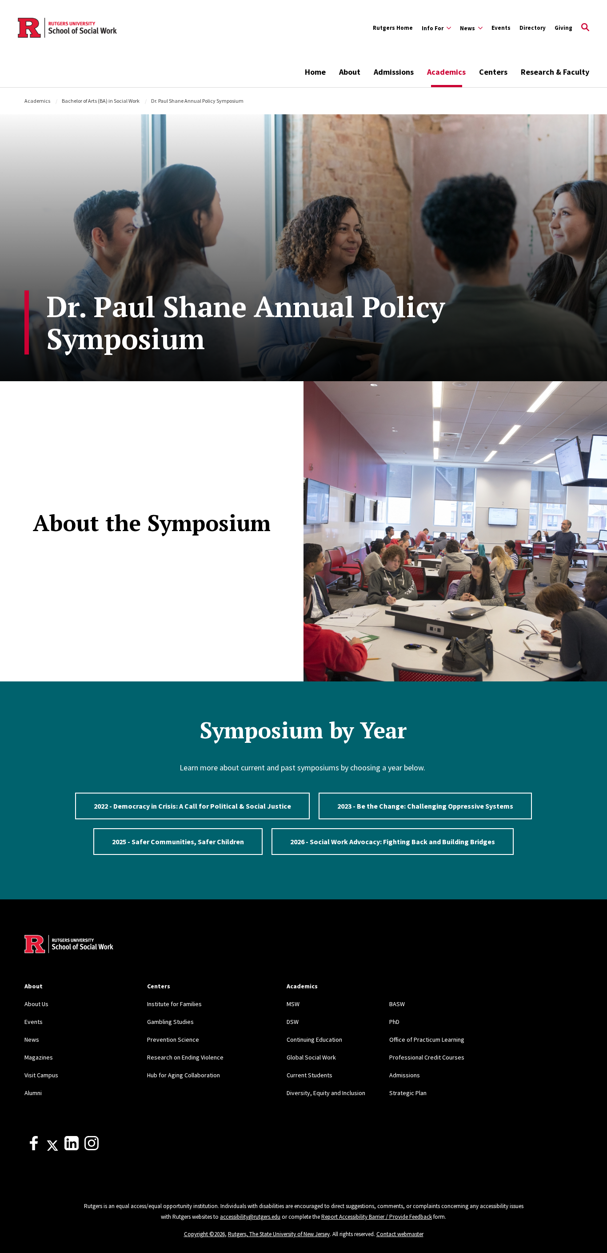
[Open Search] (585, 28)
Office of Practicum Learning (426, 1039)
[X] (52, 1148)
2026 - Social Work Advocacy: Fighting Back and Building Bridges (392, 841)
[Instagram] (91, 1148)
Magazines (38, 1057)
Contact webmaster (399, 1234)
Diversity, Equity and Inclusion (326, 1093)
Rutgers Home (393, 28)
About (349, 72)
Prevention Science (173, 1039)
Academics (446, 72)
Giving (563, 28)
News (31, 1039)
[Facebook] (34, 1148)
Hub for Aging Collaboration (183, 1075)
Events (501, 28)
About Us (36, 1004)
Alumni (33, 1093)
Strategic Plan (408, 1093)
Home (315, 72)
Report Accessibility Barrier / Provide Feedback (376, 1217)
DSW (293, 1022)
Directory (532, 28)
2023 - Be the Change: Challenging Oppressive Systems (425, 806)
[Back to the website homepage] (67, 28)
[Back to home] (68, 945)
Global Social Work (311, 1057)
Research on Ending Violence (185, 1057)
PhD (394, 1022)
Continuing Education (314, 1039)
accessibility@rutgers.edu (250, 1217)
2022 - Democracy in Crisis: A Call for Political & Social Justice (192, 806)
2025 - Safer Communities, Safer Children (178, 841)
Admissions (394, 72)
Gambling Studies (170, 1022)
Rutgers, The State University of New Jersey (279, 1234)
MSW (293, 1004)
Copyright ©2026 (204, 1234)
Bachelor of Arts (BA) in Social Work (101, 100)
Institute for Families (174, 1004)
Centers (493, 72)
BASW (397, 1004)
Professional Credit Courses (426, 1057)
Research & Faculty (555, 72)
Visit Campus (41, 1075)
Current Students (309, 1075)
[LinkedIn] (71, 1148)
